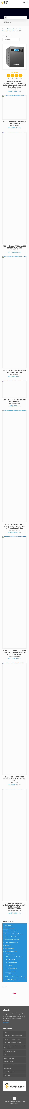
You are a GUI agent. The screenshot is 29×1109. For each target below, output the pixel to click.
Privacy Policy (7, 1068)
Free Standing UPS (12, 968)
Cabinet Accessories (10, 928)
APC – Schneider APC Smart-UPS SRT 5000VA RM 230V (14, 247)
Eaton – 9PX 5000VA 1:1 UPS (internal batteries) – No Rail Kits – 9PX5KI (14, 779)
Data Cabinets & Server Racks (12, 939)
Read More (6, 1022)
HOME (5, 1032)
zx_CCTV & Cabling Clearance (12, 979)
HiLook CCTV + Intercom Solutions (12, 1039)
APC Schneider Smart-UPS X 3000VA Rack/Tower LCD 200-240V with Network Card (14, 526)
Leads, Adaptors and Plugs (11, 942)
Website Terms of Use (9, 1072)
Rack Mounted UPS (12, 971)
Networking (7, 945)
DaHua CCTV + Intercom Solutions (12, 1042)
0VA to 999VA (11, 959)
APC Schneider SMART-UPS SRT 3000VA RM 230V (14, 401)
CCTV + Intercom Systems (11, 931)
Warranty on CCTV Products (11, 1065)
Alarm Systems (8, 925)
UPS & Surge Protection (12, 29)
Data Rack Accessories (10, 1051)
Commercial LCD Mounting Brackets (14, 934)
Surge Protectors (10, 954)
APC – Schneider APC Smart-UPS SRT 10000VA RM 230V (14, 122)
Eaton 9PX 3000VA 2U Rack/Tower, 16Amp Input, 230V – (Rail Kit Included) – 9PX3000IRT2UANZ (14, 906)
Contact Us (7, 1075)
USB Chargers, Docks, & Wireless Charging (15, 977)
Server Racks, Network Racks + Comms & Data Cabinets (14, 1047)
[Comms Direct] (4, 2)
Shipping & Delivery (8, 1061)
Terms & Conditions (9, 1058)
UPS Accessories (12, 974)
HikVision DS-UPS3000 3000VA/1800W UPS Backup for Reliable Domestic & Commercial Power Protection (14, 84)
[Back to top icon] (14, 1098)
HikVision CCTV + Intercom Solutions (13, 1035)
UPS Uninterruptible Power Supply (14, 957)
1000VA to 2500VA (12, 962)
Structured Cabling (9, 948)
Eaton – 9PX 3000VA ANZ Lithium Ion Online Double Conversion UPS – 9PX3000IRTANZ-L (14, 652)
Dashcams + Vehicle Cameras (12, 936)
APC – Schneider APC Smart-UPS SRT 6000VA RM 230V (14, 371)
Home (3, 29)
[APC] (14, 994)
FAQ (5, 1054)
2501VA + (10, 965)
